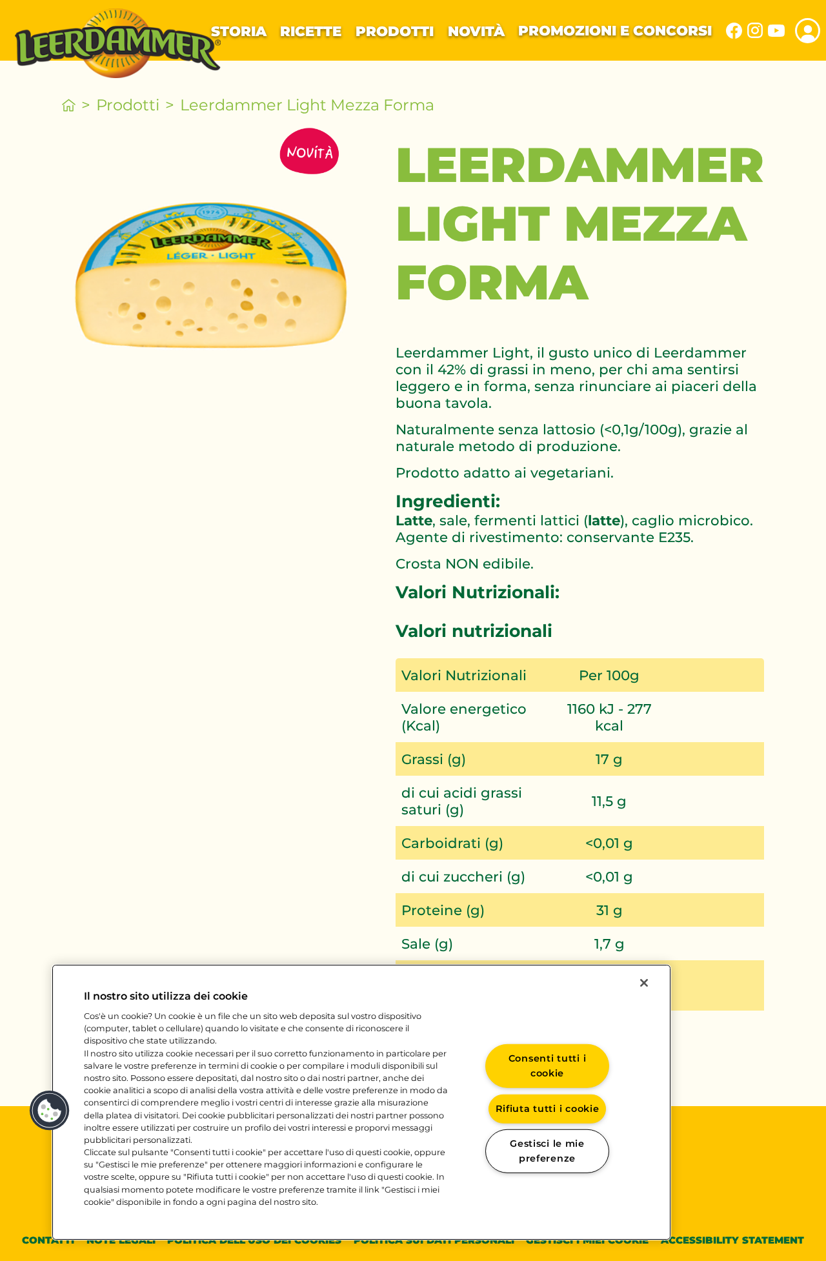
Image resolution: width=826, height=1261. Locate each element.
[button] (49, 1110)
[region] (361, 1102)
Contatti (48, 1240)
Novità (476, 31)
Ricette (310, 31)
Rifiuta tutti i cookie (547, 1109)
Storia (239, 31)
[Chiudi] (644, 983)
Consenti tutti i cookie (548, 1066)
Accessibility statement (732, 1240)
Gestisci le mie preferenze (547, 1151)
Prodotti (395, 31)
